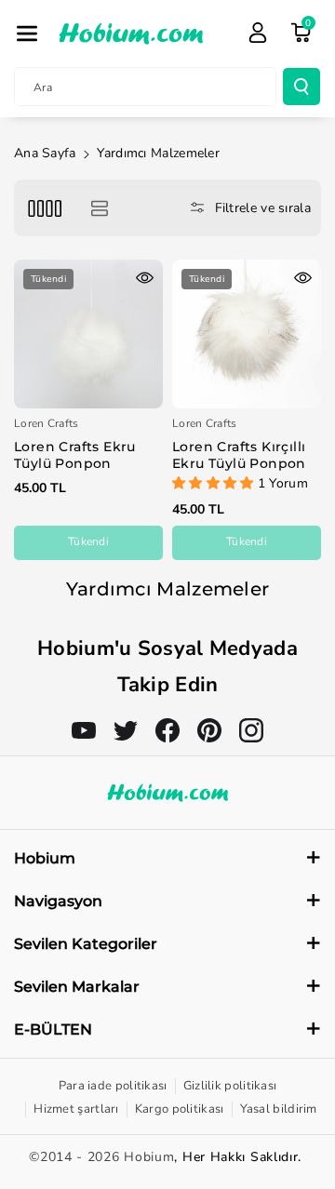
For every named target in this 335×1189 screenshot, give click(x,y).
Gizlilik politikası (230, 1085)
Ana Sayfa (45, 153)
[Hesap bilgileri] (257, 32)
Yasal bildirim (278, 1109)
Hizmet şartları (76, 1109)
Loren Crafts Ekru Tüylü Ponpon (75, 455)
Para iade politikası (113, 1085)
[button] (27, 33)
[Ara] (301, 86)
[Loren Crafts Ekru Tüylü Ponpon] (88, 334)
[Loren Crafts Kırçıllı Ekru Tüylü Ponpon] (246, 334)
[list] (99, 208)
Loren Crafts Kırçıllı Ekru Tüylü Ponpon (239, 455)
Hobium (149, 1157)
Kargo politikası (179, 1109)
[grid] (44, 208)
